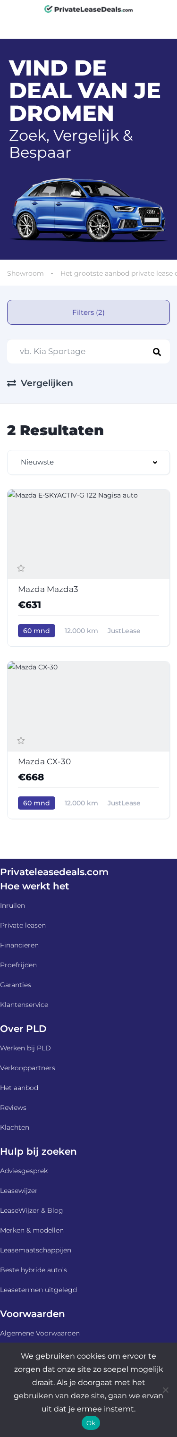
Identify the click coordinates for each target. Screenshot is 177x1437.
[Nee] (165, 1390)
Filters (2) (88, 312)
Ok (91, 1423)
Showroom (25, 273)
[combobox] (88, 462)
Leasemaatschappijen (35, 1250)
